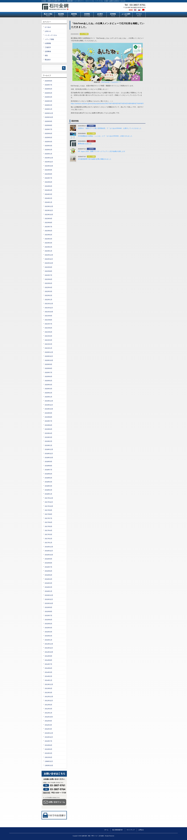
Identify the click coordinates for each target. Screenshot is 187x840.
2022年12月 (49, 255)
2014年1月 (48, 680)
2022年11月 (49, 259)
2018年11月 (49, 453)
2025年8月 (48, 125)
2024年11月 (49, 162)
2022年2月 (48, 295)
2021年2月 (48, 344)
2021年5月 (48, 332)
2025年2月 (48, 149)
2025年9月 (48, 121)
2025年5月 (48, 137)
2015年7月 (48, 615)
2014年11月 (49, 648)
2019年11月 (49, 405)
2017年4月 (48, 530)
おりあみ (48, 27)
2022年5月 (48, 283)
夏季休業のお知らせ (85, 144)
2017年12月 (49, 498)
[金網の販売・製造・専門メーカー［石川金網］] (55, 9)
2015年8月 (48, 611)
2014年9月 (48, 656)
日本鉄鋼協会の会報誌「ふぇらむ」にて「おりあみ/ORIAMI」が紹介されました (105, 136)
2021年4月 (48, 336)
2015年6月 (48, 619)
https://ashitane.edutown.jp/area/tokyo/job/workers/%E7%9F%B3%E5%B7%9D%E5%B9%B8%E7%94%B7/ (107, 103)
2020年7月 (48, 372)
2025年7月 (48, 129)
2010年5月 (48, 749)
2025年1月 (48, 154)
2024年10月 (49, 166)
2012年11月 (49, 700)
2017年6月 (48, 522)
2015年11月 (49, 599)
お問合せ (141, 830)
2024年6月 (48, 182)
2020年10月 (49, 360)
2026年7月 (48, 85)
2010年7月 (48, 741)
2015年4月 (48, 628)
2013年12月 (49, 684)
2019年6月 (48, 425)
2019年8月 (48, 417)
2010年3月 (48, 753)
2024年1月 (48, 202)
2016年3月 (48, 583)
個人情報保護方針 (117, 830)
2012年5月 (48, 705)
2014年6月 (48, 668)
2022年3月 (48, 291)
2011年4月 (48, 725)
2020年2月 (48, 393)
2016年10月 (49, 555)
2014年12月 (49, 644)
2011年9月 (48, 721)
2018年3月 (48, 486)
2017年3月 (48, 534)
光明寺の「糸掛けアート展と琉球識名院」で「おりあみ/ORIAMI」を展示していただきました (109, 128)
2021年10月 (49, 312)
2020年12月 (49, 352)
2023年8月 (48, 222)
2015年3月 (48, 632)
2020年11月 (49, 356)
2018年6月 (48, 474)
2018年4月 (48, 482)
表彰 (46, 55)
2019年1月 (48, 445)
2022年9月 (48, 267)
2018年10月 (49, 457)
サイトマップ (131, 830)
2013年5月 (48, 688)
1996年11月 (49, 761)
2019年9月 (48, 413)
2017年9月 (48, 510)
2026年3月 (48, 101)
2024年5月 (48, 186)
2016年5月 (48, 575)
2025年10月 (49, 117)
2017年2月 (48, 538)
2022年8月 (48, 271)
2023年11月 (49, 210)
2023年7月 (48, 227)
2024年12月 (49, 158)
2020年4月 (48, 384)
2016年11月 (49, 551)
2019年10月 (49, 409)
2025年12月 (49, 113)
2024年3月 (48, 194)
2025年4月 (48, 141)
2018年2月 (48, 490)
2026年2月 (48, 105)
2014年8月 (48, 660)
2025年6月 (48, 133)
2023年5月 (48, 235)
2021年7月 (48, 324)
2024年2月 (48, 198)
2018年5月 (48, 478)
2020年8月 (48, 368)
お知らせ (91, 141)
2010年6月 (48, 745)
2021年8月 (48, 320)
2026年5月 (48, 93)
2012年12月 (49, 696)
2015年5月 (48, 624)
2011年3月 (48, 729)
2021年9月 (48, 316)
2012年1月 (48, 713)
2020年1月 (48, 397)
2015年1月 (48, 640)
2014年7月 (48, 664)
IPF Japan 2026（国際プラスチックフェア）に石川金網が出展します (101, 151)
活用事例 (48, 51)
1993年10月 (49, 765)
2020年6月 (48, 376)
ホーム (106, 830)
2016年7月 (48, 567)
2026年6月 (48, 89)
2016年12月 (49, 547)
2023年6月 (48, 231)
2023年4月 (48, 239)
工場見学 (48, 47)
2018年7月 (48, 470)
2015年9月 (48, 607)
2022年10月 (49, 263)
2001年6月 (48, 757)
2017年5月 (48, 526)
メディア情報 (84, 34)
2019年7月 (48, 421)
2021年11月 (49, 308)
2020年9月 (48, 364)
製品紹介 (48, 59)
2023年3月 (48, 243)
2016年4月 (48, 579)
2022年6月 (48, 279)
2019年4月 (48, 433)
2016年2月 (48, 587)
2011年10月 (49, 717)
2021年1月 (48, 348)
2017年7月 (48, 518)
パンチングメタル (51, 35)
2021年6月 (48, 328)
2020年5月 (48, 380)
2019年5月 (48, 429)
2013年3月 (48, 692)
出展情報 (91, 125)
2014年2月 (48, 676)
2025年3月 (48, 145)
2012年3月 (48, 709)
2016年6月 (48, 571)
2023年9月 (48, 218)
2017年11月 (49, 502)
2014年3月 (48, 672)
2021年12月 (49, 303)
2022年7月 (48, 275)
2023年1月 (48, 251)
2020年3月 (48, 389)
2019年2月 (48, 441)
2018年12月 (49, 449)
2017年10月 (49, 506)
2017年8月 (48, 514)
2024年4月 (48, 190)
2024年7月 (48, 178)
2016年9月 (48, 559)
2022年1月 (48, 299)
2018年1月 (48, 494)
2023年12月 (49, 206)
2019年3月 (48, 437)
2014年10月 (49, 652)
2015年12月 (49, 595)
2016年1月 (48, 591)
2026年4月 (48, 97)
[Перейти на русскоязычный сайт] (139, 10)
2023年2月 (48, 247)
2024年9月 (48, 170)
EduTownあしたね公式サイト (111, 82)
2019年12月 (49, 401)
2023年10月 (49, 214)
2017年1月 (48, 542)
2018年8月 (48, 466)
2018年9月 (48, 461)
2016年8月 (48, 563)
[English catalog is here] (135, 10)
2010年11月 (49, 737)
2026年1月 (48, 109)
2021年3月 (48, 340)
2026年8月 (48, 81)
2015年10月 (49, 603)
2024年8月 (48, 174)
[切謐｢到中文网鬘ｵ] (143, 10)
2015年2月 (48, 636)
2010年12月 (49, 733)
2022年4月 (48, 287)
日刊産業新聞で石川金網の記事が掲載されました (94, 159)
